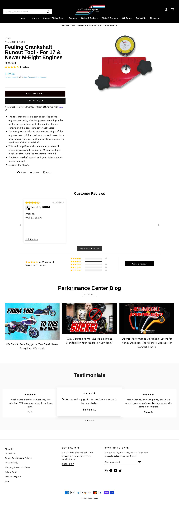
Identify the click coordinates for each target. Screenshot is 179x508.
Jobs (7, 481)
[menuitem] (22, 18)
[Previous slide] (20, 225)
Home (7, 37)
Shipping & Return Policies (17, 467)
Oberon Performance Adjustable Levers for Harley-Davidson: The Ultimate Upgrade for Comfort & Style (147, 343)
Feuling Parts (15, 42)
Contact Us (10, 453)
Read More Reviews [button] (89, 248)
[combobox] (27, 11)
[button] (12, 67)
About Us (9, 449)
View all (89, 295)
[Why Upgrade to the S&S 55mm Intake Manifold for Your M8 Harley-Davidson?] (89, 318)
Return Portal (11, 472)
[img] (32, 202)
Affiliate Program (13, 476)
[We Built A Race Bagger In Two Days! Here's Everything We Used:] (32, 321)
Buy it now (35, 100)
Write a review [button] (139, 263)
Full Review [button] (31, 239)
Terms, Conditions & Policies (18, 458)
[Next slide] (159, 225)
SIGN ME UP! (68, 464)
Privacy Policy (11, 462)
